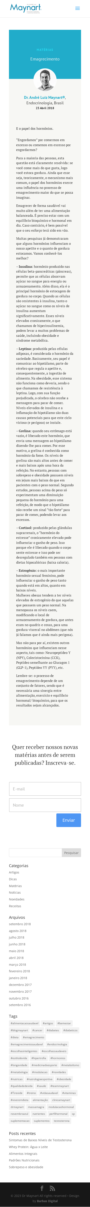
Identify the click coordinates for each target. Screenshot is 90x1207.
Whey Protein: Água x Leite (28, 1147)
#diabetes (53, 1030)
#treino (31, 1093)
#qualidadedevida (22, 1086)
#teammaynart (59, 1086)
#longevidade (19, 1065)
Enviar (68, 820)
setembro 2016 (20, 1005)
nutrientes (39, 1114)
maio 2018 (16, 951)
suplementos (42, 1121)
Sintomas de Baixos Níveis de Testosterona (40, 1140)
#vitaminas (69, 1093)
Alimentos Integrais (23, 1154)
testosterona (61, 1121)
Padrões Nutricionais (24, 1160)
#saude (41, 1086)
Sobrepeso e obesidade (26, 1167)
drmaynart (17, 1107)
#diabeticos (70, 1030)
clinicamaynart (61, 1100)
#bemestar (64, 1023)
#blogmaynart (19, 1030)
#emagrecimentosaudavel (27, 1044)
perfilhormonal (58, 1114)
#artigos (48, 1023)
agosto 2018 (17, 931)
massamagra (36, 1107)
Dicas (13, 879)
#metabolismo (70, 1065)
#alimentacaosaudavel (24, 1023)
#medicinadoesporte (44, 1065)
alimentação (40, 1100)
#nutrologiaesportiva (39, 1079)
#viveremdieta (19, 1100)
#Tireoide (16, 1093)
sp (73, 1114)
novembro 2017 (20, 991)
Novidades (16, 899)
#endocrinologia (57, 1044)
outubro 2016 (19, 998)
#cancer (37, 1030)
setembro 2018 (20, 924)
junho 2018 (17, 944)
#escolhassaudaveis (54, 1051)
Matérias (15, 886)
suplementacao (20, 1121)
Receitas (15, 906)
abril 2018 (16, 958)
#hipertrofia (38, 1058)
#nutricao (16, 1079)
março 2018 (17, 964)
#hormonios (57, 1058)
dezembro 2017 (20, 985)
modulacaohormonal (61, 1107)
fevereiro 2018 (19, 971)
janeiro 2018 (18, 978)
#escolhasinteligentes (24, 1051)
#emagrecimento (33, 1037)
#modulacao (39, 1072)
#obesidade (64, 1079)
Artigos (14, 872)
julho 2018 (16, 937)
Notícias (15, 892)
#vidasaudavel (49, 1093)
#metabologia (19, 1072)
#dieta (15, 1037)
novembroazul (19, 1114)
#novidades (59, 1072)
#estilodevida (19, 1058)
